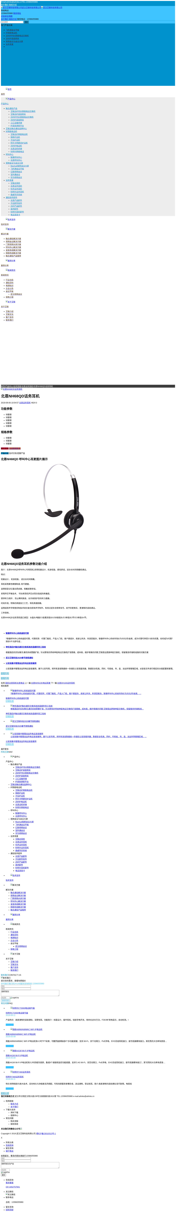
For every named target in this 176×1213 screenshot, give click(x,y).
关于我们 (5, 5)
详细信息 (10, 701)
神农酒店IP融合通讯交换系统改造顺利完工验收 (26, 647)
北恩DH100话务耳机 (66, 683)
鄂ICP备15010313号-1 (46, 1134)
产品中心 (9, 386)
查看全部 (5, 1093)
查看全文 (10, 1025)
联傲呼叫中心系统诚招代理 (17, 633)
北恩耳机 (13, 683)
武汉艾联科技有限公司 (31, 8)
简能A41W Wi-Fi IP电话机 (17, 1056)
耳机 (7, 683)
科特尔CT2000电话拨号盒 (17, 1013)
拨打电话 (9, 1151)
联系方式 (13, 5)
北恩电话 (20, 683)
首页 (3, 386)
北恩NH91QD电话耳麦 (41, 683)
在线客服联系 (15, 448)
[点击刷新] (14, 998)
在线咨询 (9, 1145)
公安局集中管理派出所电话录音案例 (21, 663)
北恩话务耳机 (27, 386)
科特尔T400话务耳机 (15, 1077)
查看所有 (5, 673)
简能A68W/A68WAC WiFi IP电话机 (21, 1034)
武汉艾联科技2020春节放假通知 (19, 658)
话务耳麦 (17, 386)
